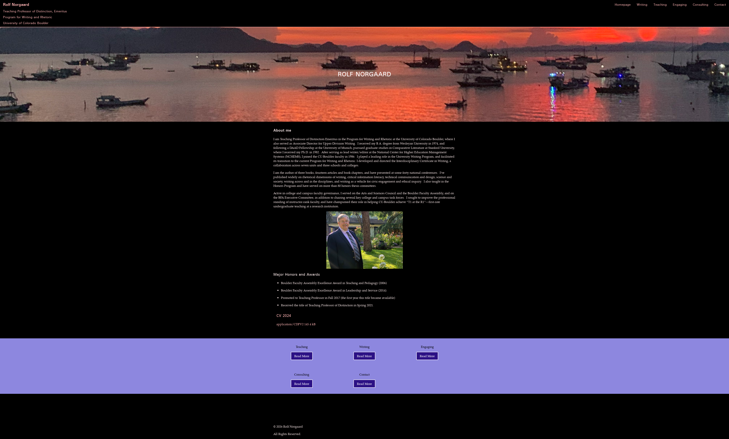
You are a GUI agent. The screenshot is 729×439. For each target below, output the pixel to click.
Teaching (660, 4)
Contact (720, 4)
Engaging (680, 4)
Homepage (623, 4)
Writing (642, 4)
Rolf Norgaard (16, 4)
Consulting (700, 4)
